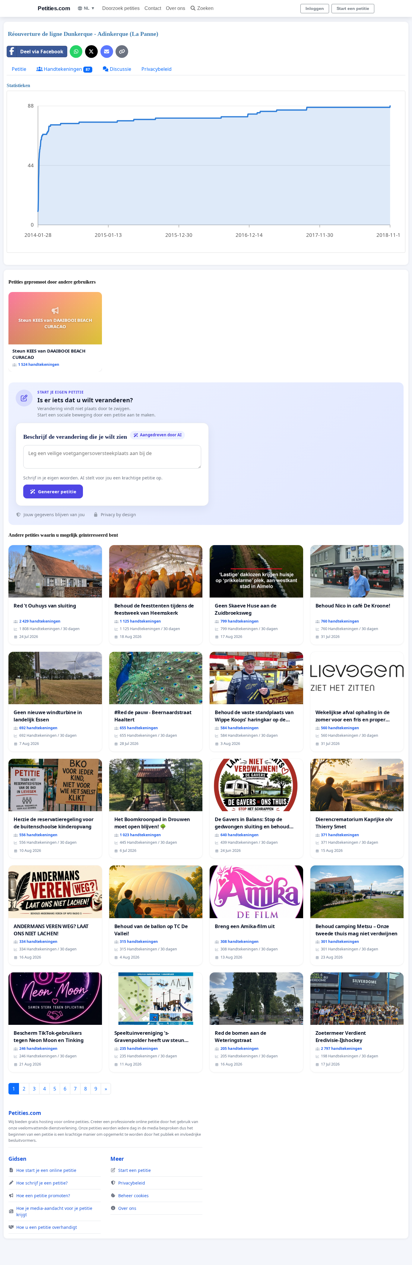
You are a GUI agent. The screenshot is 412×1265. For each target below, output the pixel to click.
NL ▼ (89, 8)
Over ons (175, 8)
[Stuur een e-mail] (106, 51)
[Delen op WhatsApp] (76, 51)
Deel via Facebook (41, 51)
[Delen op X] (91, 51)
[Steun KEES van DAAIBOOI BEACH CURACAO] (55, 331)
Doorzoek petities (121, 8)
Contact (152, 8)
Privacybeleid (156, 69)
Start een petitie (353, 8)
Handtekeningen (66, 69)
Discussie (120, 69)
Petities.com (54, 8)
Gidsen (17, 1158)
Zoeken (205, 8)
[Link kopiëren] (122, 51)
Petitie (19, 69)
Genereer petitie (57, 491)
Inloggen (315, 8)
